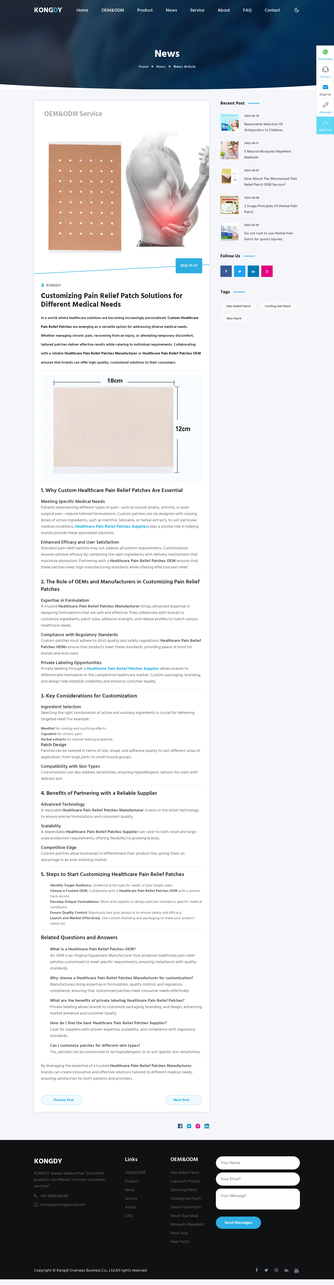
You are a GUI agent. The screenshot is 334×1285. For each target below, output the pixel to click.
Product (145, 10)
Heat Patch (180, 1241)
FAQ (247, 10)
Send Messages (238, 1222)
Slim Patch (234, 318)
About (224, 10)
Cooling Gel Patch (278, 306)
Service (197, 10)
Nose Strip (179, 1233)
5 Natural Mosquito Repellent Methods (267, 154)
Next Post (182, 1100)
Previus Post (63, 1100)
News (171, 10)
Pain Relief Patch (239, 306)
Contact (272, 10)
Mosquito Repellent (187, 1224)
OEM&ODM (113, 10)
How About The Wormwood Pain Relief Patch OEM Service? (270, 182)
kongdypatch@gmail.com (62, 1204)
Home (82, 10)
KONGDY (48, 1161)
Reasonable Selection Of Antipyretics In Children (263, 127)
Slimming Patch (183, 1190)
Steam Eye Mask (184, 1215)
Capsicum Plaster (185, 1181)
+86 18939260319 (54, 1196)
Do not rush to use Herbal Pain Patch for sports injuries (268, 236)
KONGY (48, 10)
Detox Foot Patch (185, 1207)
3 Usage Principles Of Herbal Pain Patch (270, 209)
